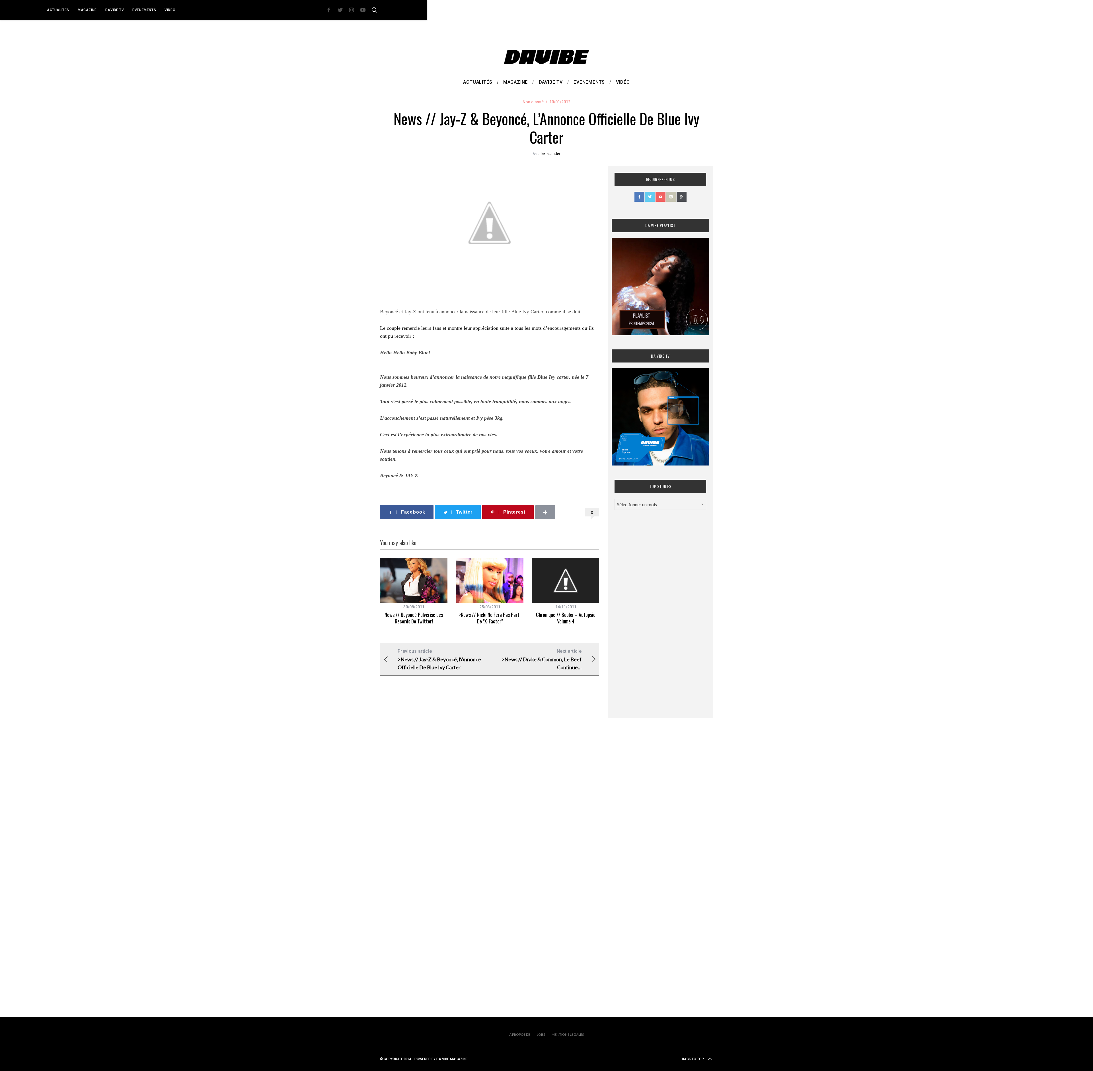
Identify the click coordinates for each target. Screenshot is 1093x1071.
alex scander (549, 153)
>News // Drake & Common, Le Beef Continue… (542, 659)
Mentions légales (568, 1034)
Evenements (144, 10)
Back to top (693, 1059)
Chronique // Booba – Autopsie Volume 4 (565, 618)
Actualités (58, 10)
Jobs (541, 1034)
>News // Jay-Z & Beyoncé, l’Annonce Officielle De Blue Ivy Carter (439, 659)
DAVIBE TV (114, 10)
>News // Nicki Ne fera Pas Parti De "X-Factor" (490, 618)
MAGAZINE (87, 10)
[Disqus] (489, 772)
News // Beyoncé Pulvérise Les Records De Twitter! (414, 618)
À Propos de (519, 1034)
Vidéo (170, 10)
